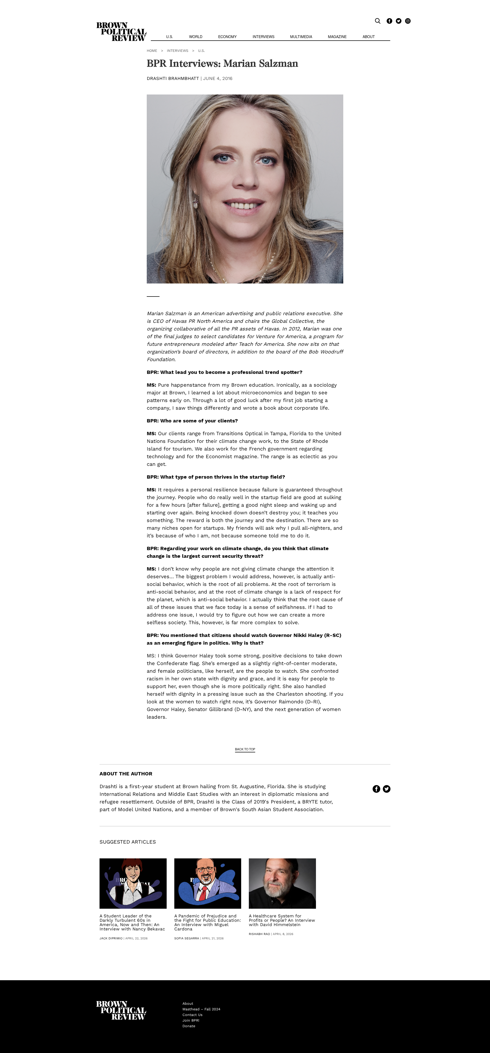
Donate (188, 1026)
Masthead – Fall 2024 (201, 1009)
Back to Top (245, 749)
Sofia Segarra (186, 938)
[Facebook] (388, 20)
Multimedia (301, 36)
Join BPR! (190, 1020)
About (369, 36)
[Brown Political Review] (121, 24)
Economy (227, 36)
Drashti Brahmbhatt (173, 78)
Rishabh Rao (259, 934)
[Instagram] (406, 20)
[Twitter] (397, 20)
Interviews (263, 36)
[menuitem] (170, 37)
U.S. (169, 36)
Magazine (337, 36)
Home (152, 51)
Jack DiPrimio (111, 938)
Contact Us (192, 1015)
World (195, 36)
